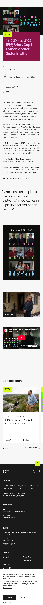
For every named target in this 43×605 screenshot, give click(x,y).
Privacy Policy (7, 588)
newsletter (25, 486)
